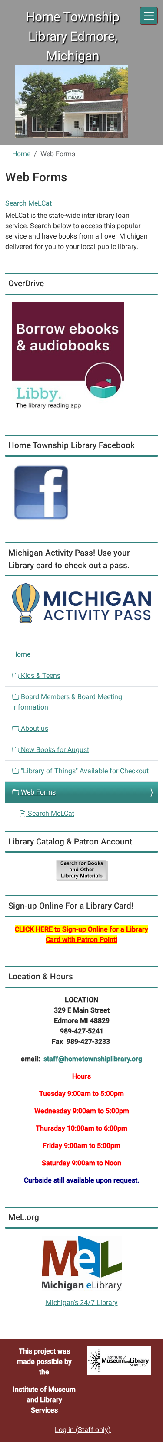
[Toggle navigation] (149, 16)
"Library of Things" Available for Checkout (84, 771)
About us (33, 728)
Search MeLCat (28, 203)
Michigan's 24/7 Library (82, 1302)
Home (21, 154)
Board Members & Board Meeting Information (67, 702)
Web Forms (37, 792)
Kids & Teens (39, 675)
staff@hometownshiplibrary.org (92, 1059)
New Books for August (54, 750)
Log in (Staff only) (83, 1430)
